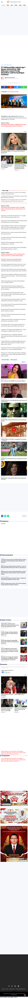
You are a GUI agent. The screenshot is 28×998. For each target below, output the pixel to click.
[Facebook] (4, 87)
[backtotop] (14, 992)
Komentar (24, 516)
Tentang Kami (12, 988)
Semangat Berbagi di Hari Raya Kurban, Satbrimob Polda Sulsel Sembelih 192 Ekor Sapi (13, 578)
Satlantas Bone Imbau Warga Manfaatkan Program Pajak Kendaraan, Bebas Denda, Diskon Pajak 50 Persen (13, 573)
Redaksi (3, 988)
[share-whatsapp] (8, 516)
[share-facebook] (2, 516)
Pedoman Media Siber (20, 988)
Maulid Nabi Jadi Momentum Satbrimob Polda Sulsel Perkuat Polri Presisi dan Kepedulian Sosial (10, 625)
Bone (3, 630)
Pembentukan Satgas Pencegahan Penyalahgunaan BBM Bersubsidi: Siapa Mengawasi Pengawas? (9, 658)
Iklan (7, 988)
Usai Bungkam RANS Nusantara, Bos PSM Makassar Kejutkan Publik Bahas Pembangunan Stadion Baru (14, 196)
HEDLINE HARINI (5, 359)
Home (2, 64)
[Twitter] (17, 87)
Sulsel (20, 5)
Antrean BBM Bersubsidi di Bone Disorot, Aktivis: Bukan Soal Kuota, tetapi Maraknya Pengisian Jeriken (9, 650)
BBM (3, 655)
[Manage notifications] (25, 995)
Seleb (24, 5)
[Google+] (11, 87)
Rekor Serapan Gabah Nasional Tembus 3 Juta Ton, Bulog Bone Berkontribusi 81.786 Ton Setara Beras (14, 567)
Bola (12, 5)
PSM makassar (13, 359)
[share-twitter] (5, 516)
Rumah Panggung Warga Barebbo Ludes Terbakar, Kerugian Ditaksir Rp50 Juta (9, 633)
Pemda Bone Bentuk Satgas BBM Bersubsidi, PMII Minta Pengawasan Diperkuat (10, 642)
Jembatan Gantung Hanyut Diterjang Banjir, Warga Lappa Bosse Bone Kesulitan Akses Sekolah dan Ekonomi (13, 561)
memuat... (3, 523)
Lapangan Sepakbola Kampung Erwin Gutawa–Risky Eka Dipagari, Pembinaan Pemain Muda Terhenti (13, 193)
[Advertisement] (14, 21)
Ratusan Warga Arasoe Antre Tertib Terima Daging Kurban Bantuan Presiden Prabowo (13, 584)
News (8, 5)
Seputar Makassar (6, 622)
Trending (3, 5)
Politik (15, 5)
